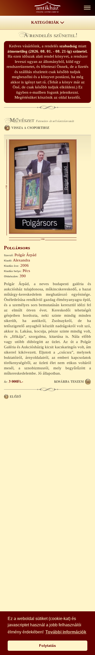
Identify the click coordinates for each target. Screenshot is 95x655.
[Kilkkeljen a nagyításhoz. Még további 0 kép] (43, 232)
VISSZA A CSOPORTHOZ (30, 127)
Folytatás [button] (47, 645)
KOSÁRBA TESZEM (69, 381)
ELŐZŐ (15, 396)
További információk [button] (65, 632)
